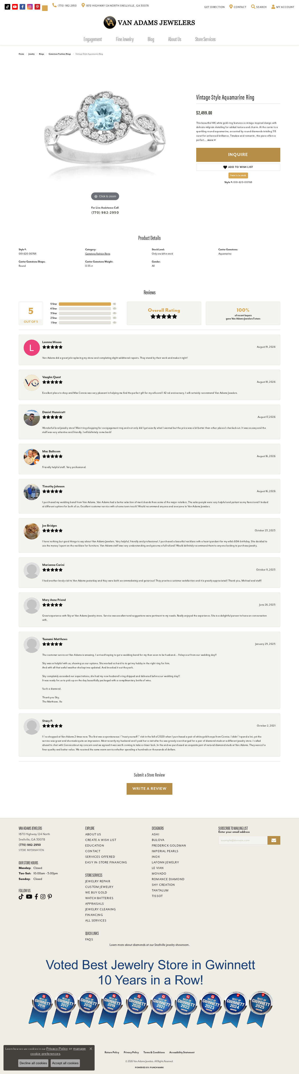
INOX (156, 857)
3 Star (53, 313)
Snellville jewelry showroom (171, 945)
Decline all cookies (33, 1063)
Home (21, 54)
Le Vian (158, 868)
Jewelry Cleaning (100, 909)
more (210, 140)
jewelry (31, 54)
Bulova (158, 840)
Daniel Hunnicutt (53, 412)
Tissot (157, 896)
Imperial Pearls (165, 851)
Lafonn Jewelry (165, 862)
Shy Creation (163, 885)
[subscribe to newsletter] (273, 840)
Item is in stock (238, 175)
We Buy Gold (96, 892)
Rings (41, 54)
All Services (96, 920)
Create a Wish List (101, 840)
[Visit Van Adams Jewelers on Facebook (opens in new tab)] (22, 7)
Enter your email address (234, 832)
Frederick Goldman (169, 845)
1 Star (54, 322)
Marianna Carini (53, 565)
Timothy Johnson (53, 486)
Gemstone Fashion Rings (60, 54)
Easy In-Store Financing (106, 862)
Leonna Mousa (51, 342)
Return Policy (112, 1052)
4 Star (53, 308)
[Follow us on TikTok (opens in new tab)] (7, 7)
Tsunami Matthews (54, 639)
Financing (94, 915)
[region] (105, 132)
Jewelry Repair (97, 881)
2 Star (53, 317)
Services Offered (100, 857)
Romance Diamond (168, 879)
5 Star (53, 303)
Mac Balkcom (51, 451)
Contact (92, 851)
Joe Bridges (49, 526)
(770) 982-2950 (105, 213)
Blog (151, 39)
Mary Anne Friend (54, 600)
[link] (64, 5)
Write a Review (149, 788)
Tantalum (160, 890)
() (114, 303)
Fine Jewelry (125, 39)
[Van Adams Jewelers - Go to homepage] (149, 22)
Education (94, 845)
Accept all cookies (65, 1063)
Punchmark (157, 1067)
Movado (159, 874)
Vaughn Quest (51, 377)
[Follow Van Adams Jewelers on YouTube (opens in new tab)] (45, 8)
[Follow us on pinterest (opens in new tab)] (37, 7)
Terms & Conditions (154, 1052)
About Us (174, 39)
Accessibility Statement (182, 1052)
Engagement (93, 39)
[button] (259, 7)
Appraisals (94, 904)
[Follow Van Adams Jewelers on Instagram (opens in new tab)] (30, 7)
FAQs (89, 939)
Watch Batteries (99, 898)
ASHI (155, 834)
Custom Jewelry (99, 887)
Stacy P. (47, 721)
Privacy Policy (131, 1052)
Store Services (205, 39)
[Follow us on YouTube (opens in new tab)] (15, 7)
